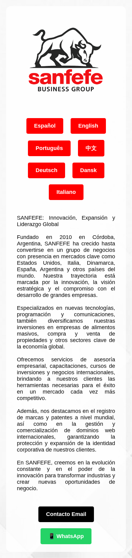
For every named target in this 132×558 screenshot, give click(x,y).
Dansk (88, 170)
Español (45, 126)
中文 (91, 148)
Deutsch (46, 170)
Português (49, 148)
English (88, 126)
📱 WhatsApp (66, 536)
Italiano (66, 192)
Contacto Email (66, 514)
